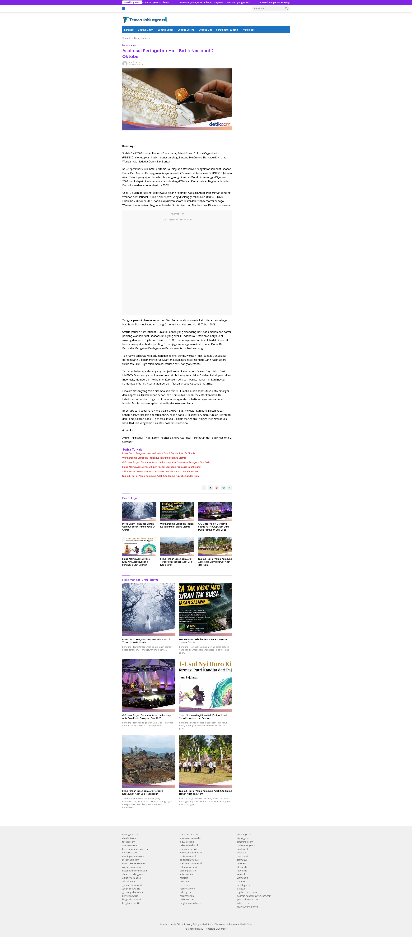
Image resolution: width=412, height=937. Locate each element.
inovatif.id (242, 870)
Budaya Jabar (165, 29)
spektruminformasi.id (191, 863)
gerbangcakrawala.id (133, 892)
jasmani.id (242, 859)
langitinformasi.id (131, 903)
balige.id (241, 888)
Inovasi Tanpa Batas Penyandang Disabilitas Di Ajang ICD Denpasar (259, 2)
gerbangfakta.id (188, 870)
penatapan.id (243, 885)
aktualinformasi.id (131, 877)
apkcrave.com (129, 845)
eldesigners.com (130, 834)
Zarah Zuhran (135, 62)
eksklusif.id (242, 867)
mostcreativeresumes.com (136, 863)
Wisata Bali (248, 29)
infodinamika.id (187, 874)
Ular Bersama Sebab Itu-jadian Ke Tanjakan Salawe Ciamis (154, 457)
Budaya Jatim (145, 29)
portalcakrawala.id (189, 859)
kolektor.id (242, 849)
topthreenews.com (247, 892)
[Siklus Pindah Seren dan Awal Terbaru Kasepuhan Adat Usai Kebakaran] (177, 546)
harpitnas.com (187, 895)
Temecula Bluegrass (216, 928)
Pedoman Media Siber (241, 924)
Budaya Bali (205, 29)
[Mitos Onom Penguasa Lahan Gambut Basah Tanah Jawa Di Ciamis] (139, 511)
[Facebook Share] (204, 487)
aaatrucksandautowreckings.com (254, 895)
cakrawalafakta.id (189, 845)
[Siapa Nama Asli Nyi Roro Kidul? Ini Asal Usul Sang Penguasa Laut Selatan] (139, 546)
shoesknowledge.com (133, 874)
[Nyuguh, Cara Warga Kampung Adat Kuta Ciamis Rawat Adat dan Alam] (215, 546)
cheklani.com (129, 838)
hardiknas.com (187, 888)
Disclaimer (220, 924)
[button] (286, 8)
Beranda (129, 29)
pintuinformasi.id (188, 849)
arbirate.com (243, 903)
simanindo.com (245, 841)
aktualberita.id (187, 841)
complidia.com (129, 852)
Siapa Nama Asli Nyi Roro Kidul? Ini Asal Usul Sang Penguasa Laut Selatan (161, 467)
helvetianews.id (130, 895)
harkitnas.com (187, 899)
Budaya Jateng (186, 29)
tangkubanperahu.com (191, 903)
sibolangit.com (244, 834)
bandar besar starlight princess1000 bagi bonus (261, 38)
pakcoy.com (186, 892)
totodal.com (128, 841)
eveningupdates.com (133, 856)
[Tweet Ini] (210, 487)
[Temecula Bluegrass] (144, 19)
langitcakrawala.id (131, 899)
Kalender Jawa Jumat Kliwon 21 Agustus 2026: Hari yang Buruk (175, 2)
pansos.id (185, 881)
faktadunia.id (129, 881)
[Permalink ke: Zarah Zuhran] (124, 63)
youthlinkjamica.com (247, 899)
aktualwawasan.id (189, 867)
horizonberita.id (188, 856)
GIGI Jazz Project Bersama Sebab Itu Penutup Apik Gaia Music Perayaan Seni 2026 (166, 462)
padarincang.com (246, 845)
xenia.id (241, 874)
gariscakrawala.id (131, 888)
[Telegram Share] (223, 487)
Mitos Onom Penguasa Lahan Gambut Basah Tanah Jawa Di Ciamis (158, 453)
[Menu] (124, 8)
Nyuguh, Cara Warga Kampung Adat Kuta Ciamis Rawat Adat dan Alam (161, 476)
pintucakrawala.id (189, 834)
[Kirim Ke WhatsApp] (229, 487)
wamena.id (242, 877)
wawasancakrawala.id (191, 838)
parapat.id (242, 881)
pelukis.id (241, 852)
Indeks (163, 924)
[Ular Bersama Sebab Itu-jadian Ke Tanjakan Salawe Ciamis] (177, 511)
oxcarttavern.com (131, 867)
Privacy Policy (191, 924)
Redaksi (206, 924)
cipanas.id (242, 863)
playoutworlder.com (247, 906)
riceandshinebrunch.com (135, 870)
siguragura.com (245, 838)
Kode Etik (176, 924)
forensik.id (185, 885)
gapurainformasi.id (132, 885)
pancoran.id (243, 856)
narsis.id (184, 877)
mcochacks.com (130, 859)
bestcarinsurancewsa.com (135, 849)
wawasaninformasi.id (191, 852)
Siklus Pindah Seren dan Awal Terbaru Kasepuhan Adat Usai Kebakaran (160, 471)
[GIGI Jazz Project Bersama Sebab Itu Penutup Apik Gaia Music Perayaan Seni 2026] (215, 511)
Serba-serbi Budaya (227, 29)
